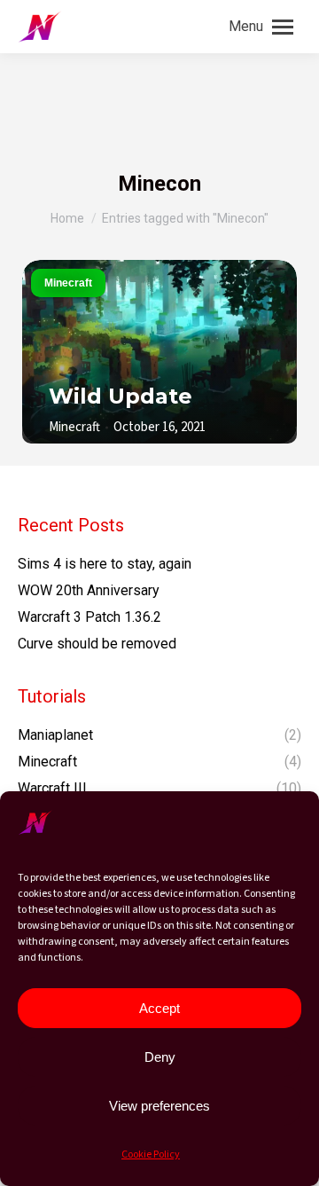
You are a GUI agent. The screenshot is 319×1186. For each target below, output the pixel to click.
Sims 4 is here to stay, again (104, 563)
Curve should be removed (97, 643)
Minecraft (68, 283)
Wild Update (120, 396)
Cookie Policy (150, 1154)
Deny (159, 1056)
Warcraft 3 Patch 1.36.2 (89, 617)
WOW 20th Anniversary (89, 590)
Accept (159, 1008)
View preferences (159, 1105)
